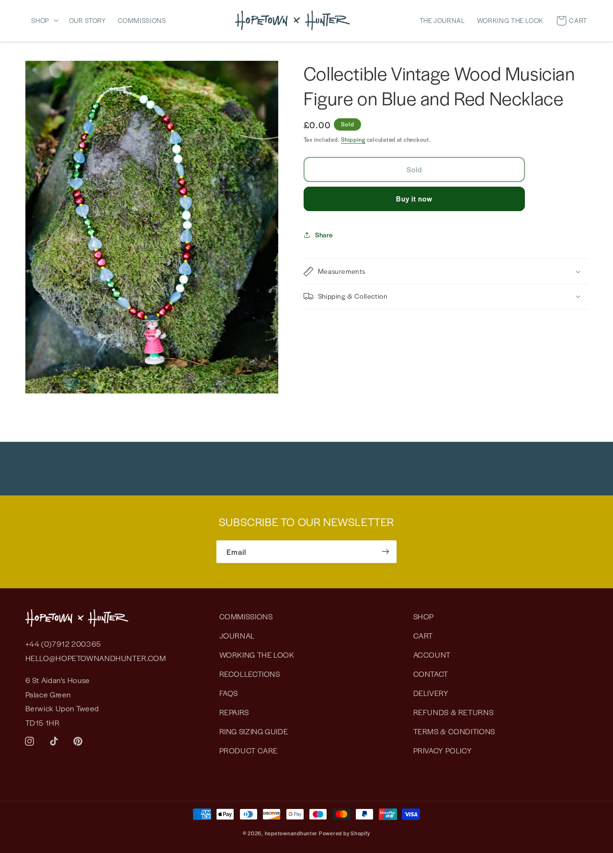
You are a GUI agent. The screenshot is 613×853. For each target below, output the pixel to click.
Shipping (353, 139)
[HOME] (292, 20)
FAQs (228, 692)
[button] (47, 20)
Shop (423, 616)
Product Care (248, 750)
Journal (237, 635)
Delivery (431, 692)
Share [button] (324, 234)
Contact (430, 673)
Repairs (234, 712)
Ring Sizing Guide (253, 731)
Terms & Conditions (454, 731)
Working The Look (257, 654)
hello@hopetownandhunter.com (95, 657)
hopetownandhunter (291, 832)
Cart (423, 635)
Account (432, 654)
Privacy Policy (442, 750)
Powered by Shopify (344, 832)
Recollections (249, 673)
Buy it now (414, 198)
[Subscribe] (386, 551)
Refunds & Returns (453, 712)
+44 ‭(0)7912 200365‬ (63, 644)
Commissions (246, 616)
